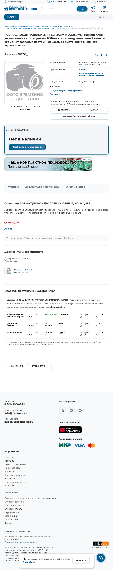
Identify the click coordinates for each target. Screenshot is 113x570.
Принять (81, 561)
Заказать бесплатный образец (79, 117)
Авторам (9, 486)
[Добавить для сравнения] (101, 55)
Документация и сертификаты (66, 91)
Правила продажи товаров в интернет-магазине (31, 498)
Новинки (9, 472)
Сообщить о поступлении (27, 147)
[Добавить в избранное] (97, 55)
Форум (8, 523)
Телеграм (66, 110)
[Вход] (93, 7)
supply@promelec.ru (18, 422)
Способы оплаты (13, 509)
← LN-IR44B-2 (16, 366)
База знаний (11, 516)
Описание (55, 94)
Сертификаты (11, 513)
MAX (95, 110)
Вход (93, 11)
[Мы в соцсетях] (62, 410)
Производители (13, 468)
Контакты (9, 461)
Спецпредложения (14, 475)
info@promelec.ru (16, 413)
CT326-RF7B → (40, 366)
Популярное (11, 520)
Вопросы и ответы (14, 505)
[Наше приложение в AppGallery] (70, 429)
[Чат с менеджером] (101, 558)
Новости (9, 457)
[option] (25, 82)
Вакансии (9, 479)
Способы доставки (75, 187)
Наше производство (15, 482)
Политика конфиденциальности (20, 542)
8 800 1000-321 (14, 404)
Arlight (82, 70)
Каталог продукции (15, 465)
